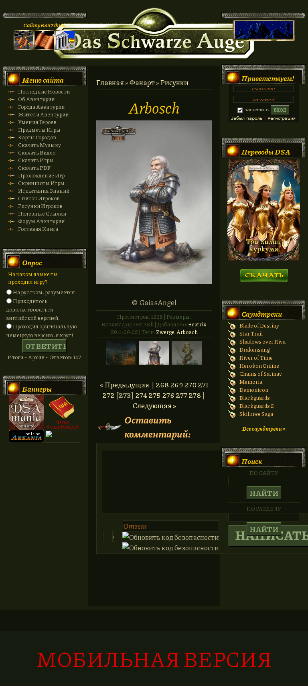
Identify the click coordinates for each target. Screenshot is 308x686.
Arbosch (187, 332)
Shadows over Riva (262, 341)
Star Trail (251, 333)
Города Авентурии (41, 106)
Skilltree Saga (256, 413)
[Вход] (65, 48)
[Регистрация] (44, 48)
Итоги (15, 357)
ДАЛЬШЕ (263, 273)
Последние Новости (44, 91)
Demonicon (253, 389)
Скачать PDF (34, 167)
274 (141, 395)
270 (190, 384)
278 (194, 395)
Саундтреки (261, 314)
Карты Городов (37, 137)
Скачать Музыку (39, 145)
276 (168, 395)
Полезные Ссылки (42, 213)
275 (154, 395)
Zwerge (165, 332)
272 (108, 395)
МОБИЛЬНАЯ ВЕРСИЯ (154, 658)
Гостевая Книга (38, 228)
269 (176, 384)
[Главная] (24, 48)
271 (203, 384)
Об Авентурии (36, 99)
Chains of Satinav (260, 373)
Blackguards (254, 397)
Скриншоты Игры (41, 183)
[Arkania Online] (26, 440)
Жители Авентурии (43, 114)
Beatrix (197, 324)
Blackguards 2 (256, 405)
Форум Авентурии (41, 221)
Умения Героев (37, 122)
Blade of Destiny (259, 325)
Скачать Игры (36, 160)
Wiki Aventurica (62, 412)
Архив (36, 357)
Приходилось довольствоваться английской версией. (33, 309)
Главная (110, 82)
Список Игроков (39, 198)
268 (162, 384)
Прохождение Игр (41, 175)
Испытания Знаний (43, 190)
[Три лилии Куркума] (263, 259)
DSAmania (26, 412)
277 (181, 395)
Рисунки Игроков (40, 206)
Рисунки (174, 82)
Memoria (250, 381)
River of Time (256, 357)
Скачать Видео (36, 152)
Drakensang (254, 349)
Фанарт (142, 82)
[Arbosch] (154, 281)
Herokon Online (259, 365)
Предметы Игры (39, 129)
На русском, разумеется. (45, 292)
